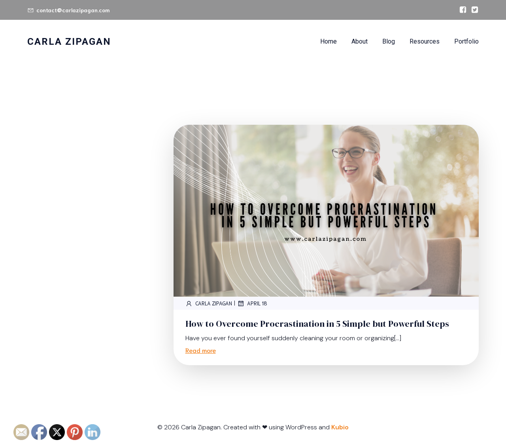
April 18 (257, 303)
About (359, 41)
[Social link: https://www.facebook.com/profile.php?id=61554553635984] (461, 10)
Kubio (340, 427)
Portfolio (466, 41)
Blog (388, 41)
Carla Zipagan (213, 303)
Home (328, 41)
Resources (425, 41)
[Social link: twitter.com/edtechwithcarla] (473, 10)
